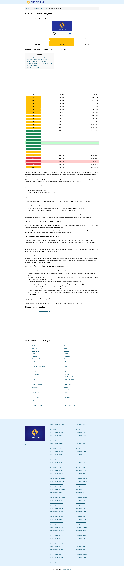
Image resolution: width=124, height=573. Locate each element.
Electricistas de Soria (80, 541)
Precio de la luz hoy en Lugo (56, 505)
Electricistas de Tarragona (81, 543)
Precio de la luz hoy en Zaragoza (57, 562)
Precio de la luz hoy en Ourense (56, 522)
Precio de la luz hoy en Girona (56, 473)
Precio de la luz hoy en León (56, 500)
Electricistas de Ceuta (80, 462)
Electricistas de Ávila (80, 440)
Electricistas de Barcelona (81, 446)
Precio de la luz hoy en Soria (56, 541)
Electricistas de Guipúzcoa (81, 481)
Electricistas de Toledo (80, 549)
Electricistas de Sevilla (80, 538)
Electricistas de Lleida (80, 503)
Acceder (69, 569)
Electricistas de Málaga (81, 511)
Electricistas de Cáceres (81, 451)
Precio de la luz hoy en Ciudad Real (57, 465)
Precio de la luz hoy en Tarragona (57, 543)
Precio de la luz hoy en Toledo (56, 549)
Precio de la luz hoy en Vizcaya (56, 557)
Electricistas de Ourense (81, 522)
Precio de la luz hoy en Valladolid (57, 554)
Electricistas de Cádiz (80, 454)
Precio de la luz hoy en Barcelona (57, 446)
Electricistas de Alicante (81, 432)
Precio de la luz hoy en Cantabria (57, 457)
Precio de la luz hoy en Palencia (56, 524)
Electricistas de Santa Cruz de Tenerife (84, 532)
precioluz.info (35, 2)
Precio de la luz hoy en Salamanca (57, 530)
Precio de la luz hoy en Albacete (56, 429)
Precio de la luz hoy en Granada (56, 475)
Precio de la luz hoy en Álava (56, 427)
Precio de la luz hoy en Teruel (56, 546)
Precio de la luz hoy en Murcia (56, 516)
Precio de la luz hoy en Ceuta (56, 462)
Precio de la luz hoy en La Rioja (56, 494)
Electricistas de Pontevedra (81, 527)
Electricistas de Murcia (80, 516)
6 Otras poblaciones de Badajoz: (33, 67)
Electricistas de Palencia (81, 524)
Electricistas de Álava (80, 427)
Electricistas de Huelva (81, 484)
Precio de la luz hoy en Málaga (56, 511)
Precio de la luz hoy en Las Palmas (57, 497)
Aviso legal (27, 444)
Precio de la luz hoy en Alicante (56, 432)
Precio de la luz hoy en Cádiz (56, 454)
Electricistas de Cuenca (81, 470)
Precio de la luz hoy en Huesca (56, 486)
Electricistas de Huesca (81, 486)
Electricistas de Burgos (81, 448)
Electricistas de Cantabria (81, 457)
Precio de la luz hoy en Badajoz (40, 8)
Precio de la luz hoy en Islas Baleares (57, 489)
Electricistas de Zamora (81, 560)
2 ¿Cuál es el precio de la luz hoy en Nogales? (36, 59)
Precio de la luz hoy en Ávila (56, 440)
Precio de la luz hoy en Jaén (56, 492)
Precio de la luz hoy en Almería (56, 435)
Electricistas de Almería (81, 435)
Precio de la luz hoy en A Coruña (57, 424)
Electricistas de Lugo (80, 505)
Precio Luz (28, 8)
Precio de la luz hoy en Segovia (56, 535)
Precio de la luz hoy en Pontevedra (57, 527)
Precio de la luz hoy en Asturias (56, 438)
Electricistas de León (80, 500)
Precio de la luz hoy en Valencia (56, 551)
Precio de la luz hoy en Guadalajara (57, 478)
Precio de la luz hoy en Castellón (57, 459)
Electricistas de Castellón (81, 459)
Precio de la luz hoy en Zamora (56, 560)
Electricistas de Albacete (81, 429)
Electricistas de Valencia (81, 551)
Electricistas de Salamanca (81, 530)
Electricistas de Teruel (80, 546)
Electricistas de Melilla (80, 513)
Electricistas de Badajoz (81, 443)
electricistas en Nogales (44, 311)
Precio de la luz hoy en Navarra (56, 519)
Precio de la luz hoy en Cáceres (56, 451)
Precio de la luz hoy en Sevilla (56, 538)
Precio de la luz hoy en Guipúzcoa (57, 481)
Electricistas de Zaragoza (81, 562)
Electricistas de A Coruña (81, 424)
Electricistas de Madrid (81, 508)
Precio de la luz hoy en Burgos (56, 448)
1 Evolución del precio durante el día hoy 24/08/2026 (38, 57)
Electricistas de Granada (81, 475)
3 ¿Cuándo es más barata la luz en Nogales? (36, 61)
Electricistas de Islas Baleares (82, 489)
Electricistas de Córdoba (81, 467)
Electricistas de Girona (80, 473)
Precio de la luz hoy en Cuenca (56, 470)
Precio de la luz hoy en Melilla (56, 513)
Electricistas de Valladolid (81, 554)
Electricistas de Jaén (80, 492)
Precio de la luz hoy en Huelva (56, 484)
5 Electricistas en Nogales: (32, 65)
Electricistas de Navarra (81, 519)
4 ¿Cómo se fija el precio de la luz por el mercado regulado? (39, 63)
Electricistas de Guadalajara (81, 478)
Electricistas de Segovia (81, 535)
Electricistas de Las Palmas (81, 497)
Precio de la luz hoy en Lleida (56, 503)
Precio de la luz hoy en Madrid (56, 508)
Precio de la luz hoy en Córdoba (56, 467)
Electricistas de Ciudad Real (82, 465)
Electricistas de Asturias (81, 438)
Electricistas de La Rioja (81, 494)
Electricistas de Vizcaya (81, 557)
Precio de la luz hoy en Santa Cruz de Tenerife (59, 532)
